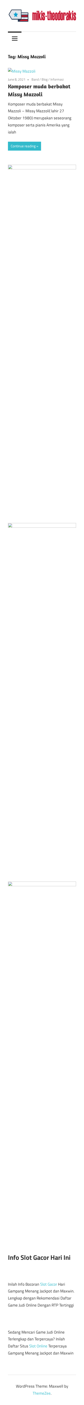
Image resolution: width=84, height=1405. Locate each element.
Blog (45, 79)
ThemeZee (42, 1393)
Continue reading (23, 146)
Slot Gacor (48, 1284)
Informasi (57, 79)
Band (35, 79)
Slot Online (38, 1346)
